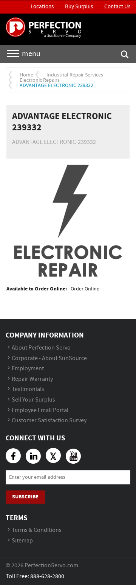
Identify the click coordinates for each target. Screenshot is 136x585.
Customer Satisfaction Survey (49, 421)
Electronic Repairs (40, 80)
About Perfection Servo (41, 348)
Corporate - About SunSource (49, 358)
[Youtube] (73, 456)
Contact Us (117, 7)
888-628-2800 (47, 576)
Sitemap (22, 541)
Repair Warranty (32, 379)
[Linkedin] (33, 456)
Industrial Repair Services (74, 75)
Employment (28, 369)
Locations (42, 7)
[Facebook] (13, 455)
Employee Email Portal (40, 410)
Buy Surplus (79, 7)
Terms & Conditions (37, 530)
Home (26, 75)
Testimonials (28, 389)
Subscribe (25, 496)
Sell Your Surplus (33, 400)
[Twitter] (53, 455)
